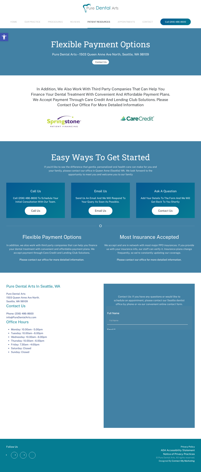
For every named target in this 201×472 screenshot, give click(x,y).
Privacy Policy (188, 446)
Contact (147, 22)
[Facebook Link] (14, 455)
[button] (4, 37)
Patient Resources (98, 22)
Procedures (55, 22)
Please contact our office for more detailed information (51, 259)
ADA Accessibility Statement (178, 450)
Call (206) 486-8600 (175, 22)
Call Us (35, 210)
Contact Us (101, 62)
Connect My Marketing (183, 461)
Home (13, 22)
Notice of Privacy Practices (179, 454)
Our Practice (32, 22)
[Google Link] (23, 455)
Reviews (75, 22)
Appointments (126, 22)
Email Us (100, 210)
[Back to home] (100, 7)
